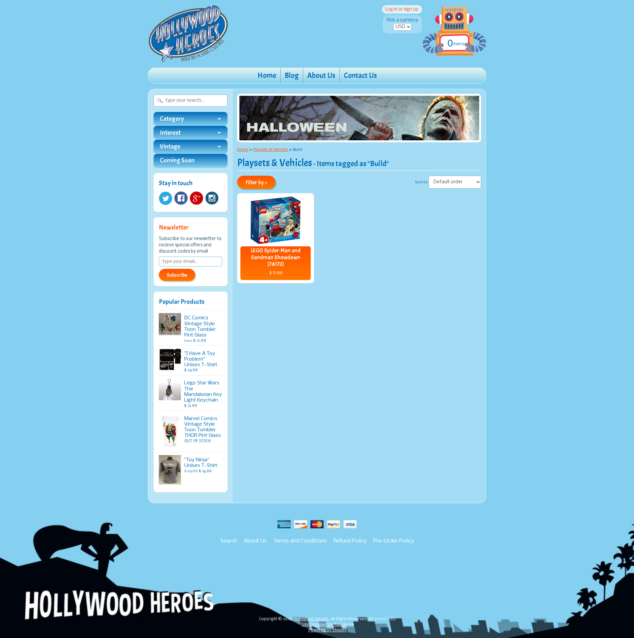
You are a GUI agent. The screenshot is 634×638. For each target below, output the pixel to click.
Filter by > (256, 182)
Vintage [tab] (170, 147)
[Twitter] (165, 198)
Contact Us (360, 75)
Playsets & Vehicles (270, 150)
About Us (321, 75)
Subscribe (177, 275)
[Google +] (196, 198)
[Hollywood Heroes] (188, 58)
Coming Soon (177, 160)
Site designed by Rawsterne (327, 625)
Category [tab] (172, 119)
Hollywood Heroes (311, 619)
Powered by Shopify (327, 630)
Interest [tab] (170, 133)
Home (267, 75)
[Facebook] (181, 198)
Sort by (421, 182)
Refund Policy (350, 541)
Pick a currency (402, 20)
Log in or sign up (401, 9)
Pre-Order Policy (393, 541)
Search (228, 541)
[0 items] (454, 24)
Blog (292, 75)
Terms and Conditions (300, 541)
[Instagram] (212, 198)
